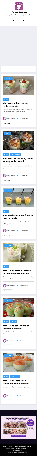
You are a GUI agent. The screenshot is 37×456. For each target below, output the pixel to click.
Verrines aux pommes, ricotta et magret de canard (18, 160)
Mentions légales (10, 448)
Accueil (4, 446)
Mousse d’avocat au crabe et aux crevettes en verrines (17, 272)
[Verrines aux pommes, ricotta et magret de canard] (18, 140)
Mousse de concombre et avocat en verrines (16, 327)
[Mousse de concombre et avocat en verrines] (18, 308)
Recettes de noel (16, 154)
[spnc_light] (23, 21)
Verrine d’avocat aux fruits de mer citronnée (18, 217)
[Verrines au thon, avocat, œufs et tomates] (18, 85)
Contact (10, 446)
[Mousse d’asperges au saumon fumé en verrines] (18, 363)
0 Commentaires (23, 118)
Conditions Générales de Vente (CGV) (23, 446)
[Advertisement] (18, 46)
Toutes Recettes (19, 12)
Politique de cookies (17, 450)
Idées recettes (15, 376)
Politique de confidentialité (22, 448)
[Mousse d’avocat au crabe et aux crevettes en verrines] (18, 252)
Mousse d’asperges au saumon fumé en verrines (16, 382)
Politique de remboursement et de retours (17, 452)
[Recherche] (19, 20)
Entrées (6, 99)
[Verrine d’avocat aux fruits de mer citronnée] (18, 197)
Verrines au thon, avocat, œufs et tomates (16, 105)
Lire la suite (7, 123)
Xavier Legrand (11, 118)
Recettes (14, 321)
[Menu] (13, 20)
